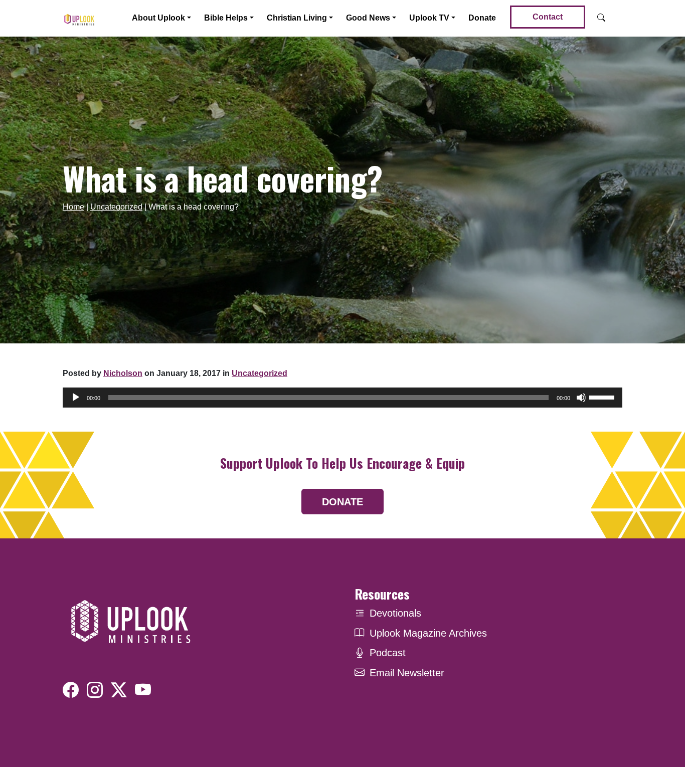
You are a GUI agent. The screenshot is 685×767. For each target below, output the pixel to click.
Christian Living (297, 18)
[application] (342, 398)
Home (73, 207)
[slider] (603, 397)
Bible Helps (226, 18)
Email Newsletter (407, 672)
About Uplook (158, 18)
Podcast (388, 652)
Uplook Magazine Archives (428, 633)
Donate (482, 18)
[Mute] (581, 398)
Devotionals (395, 613)
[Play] (76, 398)
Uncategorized (116, 207)
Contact (548, 17)
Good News (368, 18)
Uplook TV (429, 18)
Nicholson (122, 373)
